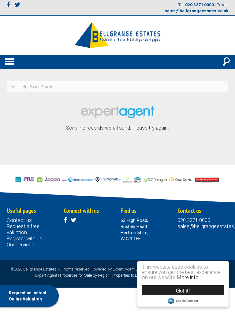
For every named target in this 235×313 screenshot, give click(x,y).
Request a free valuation (23, 229)
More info (188, 277)
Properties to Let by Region (135, 275)
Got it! (183, 290)
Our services (20, 245)
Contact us (19, 220)
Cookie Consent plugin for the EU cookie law (183, 300)
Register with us (24, 238)
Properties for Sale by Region (85, 275)
